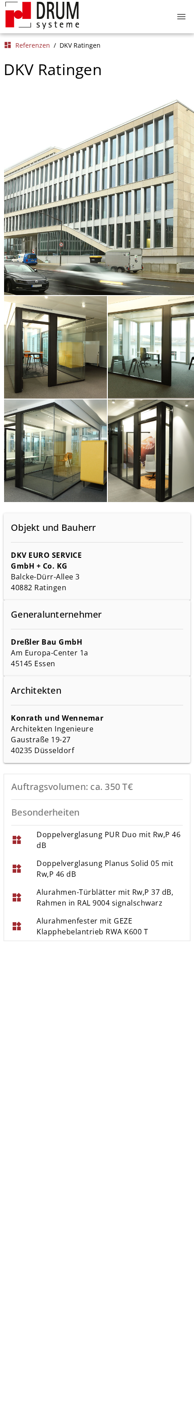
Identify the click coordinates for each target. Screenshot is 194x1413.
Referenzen (27, 45)
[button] (181, 16)
